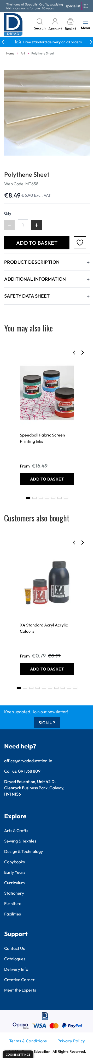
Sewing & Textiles (20, 841)
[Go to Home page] (13, 24)
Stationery (14, 893)
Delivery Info (16, 969)
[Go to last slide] (74, 352)
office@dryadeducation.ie (28, 760)
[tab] (28, 498)
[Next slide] (82, 352)
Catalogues (14, 958)
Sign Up (47, 722)
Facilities (12, 913)
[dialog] (18, 1054)
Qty (7, 213)
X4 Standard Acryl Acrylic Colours (44, 628)
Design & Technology (23, 851)
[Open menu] (85, 21)
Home (10, 53)
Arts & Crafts (16, 830)
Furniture (12, 903)
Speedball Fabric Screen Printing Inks (42, 438)
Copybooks (14, 861)
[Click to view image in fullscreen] (47, 113)
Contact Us (14, 948)
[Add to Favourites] (80, 242)
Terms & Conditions (28, 1040)
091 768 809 (29, 771)
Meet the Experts (20, 990)
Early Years (14, 872)
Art (23, 53)
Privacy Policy (71, 1040)
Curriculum (14, 882)
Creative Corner (19, 979)
